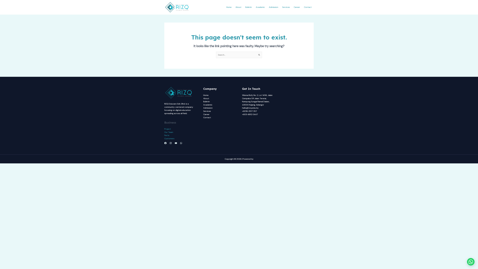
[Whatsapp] (181, 143)
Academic (260, 7)
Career (297, 7)
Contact (308, 7)
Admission (273, 7)
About (238, 7)
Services (286, 7)
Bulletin (248, 7)
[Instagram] (171, 143)
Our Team (168, 132)
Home (229, 7)
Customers (169, 138)
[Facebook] (165, 143)
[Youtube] (176, 143)
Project (167, 129)
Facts (166, 135)
